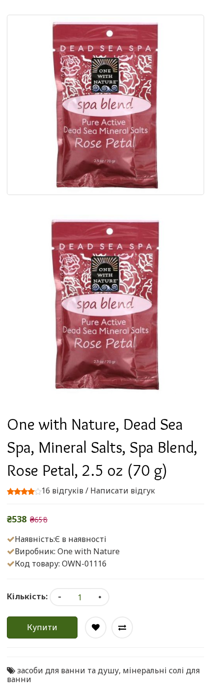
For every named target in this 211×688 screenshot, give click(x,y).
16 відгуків (62, 490)
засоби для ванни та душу (68, 670)
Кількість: (27, 596)
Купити (42, 627)
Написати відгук (122, 490)
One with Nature (88, 551)
